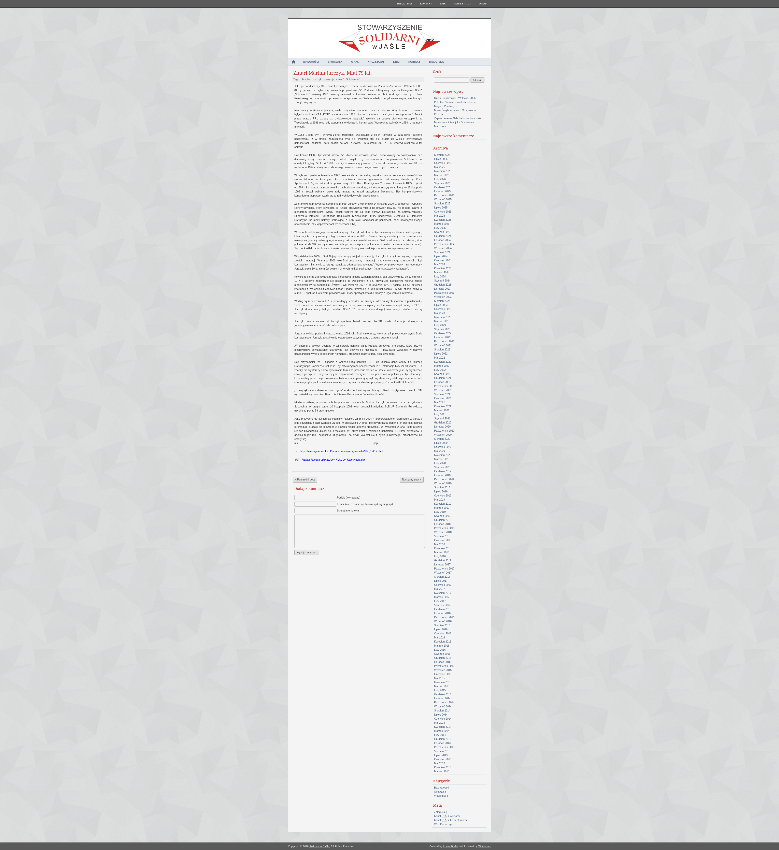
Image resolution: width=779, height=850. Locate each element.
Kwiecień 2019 (442, 503)
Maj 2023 (439, 313)
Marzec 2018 (441, 552)
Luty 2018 (440, 556)
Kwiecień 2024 (442, 268)
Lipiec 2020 (441, 442)
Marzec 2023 (441, 321)
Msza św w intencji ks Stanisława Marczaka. (454, 124)
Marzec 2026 (441, 175)
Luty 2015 (440, 690)
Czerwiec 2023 (442, 309)
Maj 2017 (439, 588)
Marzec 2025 (441, 223)
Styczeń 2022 (442, 373)
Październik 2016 (444, 617)
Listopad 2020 (442, 426)
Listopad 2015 (442, 661)
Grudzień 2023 (442, 284)
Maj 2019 (439, 499)
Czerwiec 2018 (442, 540)
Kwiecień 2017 (442, 592)
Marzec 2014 (441, 730)
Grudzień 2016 (442, 609)
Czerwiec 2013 (442, 759)
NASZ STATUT (462, 3)
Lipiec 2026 (441, 158)
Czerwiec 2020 (442, 446)
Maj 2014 (439, 722)
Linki (443, 3)
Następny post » (411, 479)
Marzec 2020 (441, 459)
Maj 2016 (439, 637)
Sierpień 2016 (442, 625)
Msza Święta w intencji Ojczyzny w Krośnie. (455, 112)
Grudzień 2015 (442, 657)
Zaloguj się (440, 811)
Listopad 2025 (442, 191)
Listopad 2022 (442, 337)
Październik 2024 (444, 244)
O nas (483, 3)
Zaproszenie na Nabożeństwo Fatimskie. (458, 118)
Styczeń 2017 (442, 605)
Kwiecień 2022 (442, 361)
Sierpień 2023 (442, 300)
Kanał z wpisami (447, 816)
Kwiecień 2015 (442, 682)
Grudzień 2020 (442, 422)
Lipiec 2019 (441, 491)
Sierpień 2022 (442, 349)
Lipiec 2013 (441, 755)
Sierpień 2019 (442, 487)
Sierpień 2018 (442, 536)
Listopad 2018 (442, 523)
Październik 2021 (444, 386)
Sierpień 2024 (442, 252)
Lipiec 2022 (441, 353)
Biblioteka (404, 3)
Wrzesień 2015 (443, 670)
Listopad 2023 (442, 288)
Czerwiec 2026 (442, 162)
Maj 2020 (439, 450)
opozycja (329, 79)
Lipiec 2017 (441, 580)
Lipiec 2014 (441, 714)
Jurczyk (317, 79)
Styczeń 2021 (442, 418)
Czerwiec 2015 (442, 674)
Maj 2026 (439, 167)
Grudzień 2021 (442, 377)
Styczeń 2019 (442, 515)
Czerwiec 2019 (442, 495)
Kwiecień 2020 (442, 455)
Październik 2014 (444, 702)
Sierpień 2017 (442, 576)
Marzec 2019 (441, 507)
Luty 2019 (440, 511)
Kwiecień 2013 (442, 767)
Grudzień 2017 (442, 560)
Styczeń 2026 (442, 183)
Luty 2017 (440, 601)
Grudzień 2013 (442, 738)
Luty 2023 (440, 325)
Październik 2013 (444, 747)
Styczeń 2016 (442, 653)
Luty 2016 (440, 649)
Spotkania (335, 61)
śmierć (340, 79)
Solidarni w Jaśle (319, 846)
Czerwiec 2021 (442, 398)
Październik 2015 (444, 665)
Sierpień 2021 (442, 394)
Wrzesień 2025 (443, 199)
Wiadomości (311, 61)
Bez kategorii (442, 787)
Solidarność (353, 79)
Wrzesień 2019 (443, 483)
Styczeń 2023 (442, 329)
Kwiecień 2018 (442, 548)
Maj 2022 (439, 357)
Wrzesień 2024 (443, 248)
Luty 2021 (440, 414)
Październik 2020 (444, 430)
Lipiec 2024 (441, 256)
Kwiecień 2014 (442, 726)
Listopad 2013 (442, 743)
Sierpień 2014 (442, 710)
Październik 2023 (444, 292)
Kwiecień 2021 (442, 406)
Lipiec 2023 (441, 304)
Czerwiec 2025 (442, 211)
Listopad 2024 (442, 240)
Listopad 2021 (442, 382)
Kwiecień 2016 (442, 641)
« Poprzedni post (305, 479)
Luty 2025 (440, 227)
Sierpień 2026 (442, 154)
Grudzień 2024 (442, 235)
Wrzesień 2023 (443, 296)
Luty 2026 (440, 179)
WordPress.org (443, 824)
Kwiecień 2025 (442, 219)
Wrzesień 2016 (443, 621)
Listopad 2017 (442, 564)
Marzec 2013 (441, 771)
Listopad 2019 (442, 475)
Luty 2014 (440, 734)
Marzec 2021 (441, 410)
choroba (305, 79)
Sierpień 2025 (442, 203)
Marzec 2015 (441, 686)
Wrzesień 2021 (443, 390)
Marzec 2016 (441, 645)
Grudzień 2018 (442, 519)
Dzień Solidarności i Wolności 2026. (455, 98)
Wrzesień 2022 (443, 345)
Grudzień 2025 (442, 187)
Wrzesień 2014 (443, 706)
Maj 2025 (439, 215)
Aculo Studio (450, 846)
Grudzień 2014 (442, 694)
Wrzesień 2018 (443, 532)
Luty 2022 (440, 369)
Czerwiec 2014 (442, 718)
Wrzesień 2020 (443, 434)
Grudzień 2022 (442, 333)
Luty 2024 (440, 276)
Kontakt (426, 3)
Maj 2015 (439, 678)
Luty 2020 (440, 463)
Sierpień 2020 (442, 438)
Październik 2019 (444, 479)
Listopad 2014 (442, 698)
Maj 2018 (439, 544)
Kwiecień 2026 (442, 171)
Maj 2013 (439, 763)
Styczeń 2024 (442, 280)
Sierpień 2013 (442, 751)
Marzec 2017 (441, 597)
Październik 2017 (444, 568)
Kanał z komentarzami (450, 820)
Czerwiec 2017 (442, 584)
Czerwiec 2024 (442, 260)
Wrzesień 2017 (443, 572)
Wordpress (484, 846)
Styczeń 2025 (442, 231)
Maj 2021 (439, 402)
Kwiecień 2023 (442, 317)
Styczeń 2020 (442, 467)
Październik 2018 (444, 528)
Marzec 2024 (441, 272)
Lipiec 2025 (441, 207)
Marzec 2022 (441, 365)
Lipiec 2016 (441, 629)
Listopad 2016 (442, 613)
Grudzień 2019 (442, 471)
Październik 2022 (444, 341)
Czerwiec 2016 (442, 633)
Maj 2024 (439, 264)
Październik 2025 (444, 195)
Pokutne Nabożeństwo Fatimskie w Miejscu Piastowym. (455, 104)
